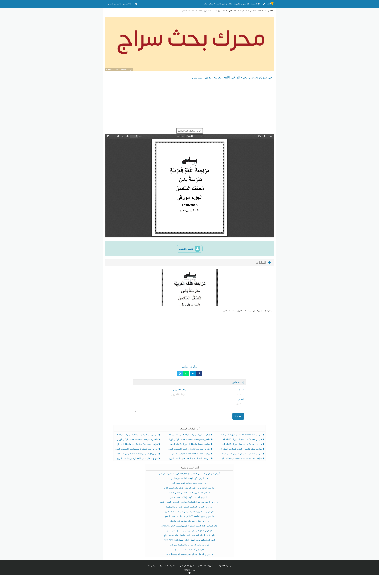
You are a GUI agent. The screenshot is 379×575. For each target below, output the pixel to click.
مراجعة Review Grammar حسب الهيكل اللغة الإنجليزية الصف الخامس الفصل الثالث (137, 444)
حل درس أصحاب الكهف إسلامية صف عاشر (189, 497)
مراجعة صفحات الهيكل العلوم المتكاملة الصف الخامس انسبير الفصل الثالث (189, 444)
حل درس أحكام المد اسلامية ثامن (189, 549)
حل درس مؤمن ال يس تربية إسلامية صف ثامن (189, 545)
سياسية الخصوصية (224, 565)
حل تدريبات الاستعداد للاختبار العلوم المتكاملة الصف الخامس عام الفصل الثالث (137, 435)
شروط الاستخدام (205, 565)
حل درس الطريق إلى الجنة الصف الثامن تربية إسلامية (189, 507)
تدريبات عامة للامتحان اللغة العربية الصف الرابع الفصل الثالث (189, 458)
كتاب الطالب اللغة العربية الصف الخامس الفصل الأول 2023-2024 (189, 526)
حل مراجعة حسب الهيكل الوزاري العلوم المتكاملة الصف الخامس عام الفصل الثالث (241, 454)
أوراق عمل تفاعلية (223, 4)
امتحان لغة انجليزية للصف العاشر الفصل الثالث (189, 492)
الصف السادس (255, 10)
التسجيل (126, 4)
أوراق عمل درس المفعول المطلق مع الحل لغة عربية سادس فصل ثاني (189, 473)
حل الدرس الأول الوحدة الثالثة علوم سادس (189, 478)
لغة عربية (243, 10)
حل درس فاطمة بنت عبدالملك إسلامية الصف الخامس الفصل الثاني (189, 502)
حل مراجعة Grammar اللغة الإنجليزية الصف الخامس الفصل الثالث (241, 435)
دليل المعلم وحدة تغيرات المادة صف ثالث (189, 483)
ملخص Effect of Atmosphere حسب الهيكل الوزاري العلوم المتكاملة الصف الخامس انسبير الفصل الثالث (189, 439)
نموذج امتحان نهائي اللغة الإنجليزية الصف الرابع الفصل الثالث (137, 458)
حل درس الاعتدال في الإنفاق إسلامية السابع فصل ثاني (189, 554)
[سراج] (268, 4)
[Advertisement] (189, 104)
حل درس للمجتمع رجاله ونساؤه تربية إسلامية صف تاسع (189, 511)
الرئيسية (254, 4)
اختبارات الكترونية (241, 4)
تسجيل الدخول (113, 4)
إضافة (238, 416)
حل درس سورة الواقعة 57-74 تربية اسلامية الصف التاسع (189, 516)
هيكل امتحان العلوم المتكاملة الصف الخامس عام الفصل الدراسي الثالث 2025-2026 (189, 435)
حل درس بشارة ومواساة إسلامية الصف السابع (190, 521)
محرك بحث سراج (167, 565)
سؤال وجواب (208, 4)
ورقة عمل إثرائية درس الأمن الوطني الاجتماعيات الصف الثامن (189, 488)
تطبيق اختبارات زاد (187, 565)
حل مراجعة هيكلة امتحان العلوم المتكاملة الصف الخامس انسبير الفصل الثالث (241, 439)
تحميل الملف (186, 248)
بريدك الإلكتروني (180, 390)
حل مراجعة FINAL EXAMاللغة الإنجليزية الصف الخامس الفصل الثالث (189, 449)
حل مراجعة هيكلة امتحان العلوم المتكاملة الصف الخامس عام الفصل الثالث (241, 444)
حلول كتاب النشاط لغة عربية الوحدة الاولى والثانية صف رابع (189, 535)
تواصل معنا (151, 565)
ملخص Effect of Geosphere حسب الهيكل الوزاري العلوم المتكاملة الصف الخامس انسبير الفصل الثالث (137, 439)
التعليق (241, 399)
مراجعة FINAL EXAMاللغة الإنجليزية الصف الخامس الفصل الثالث (189, 454)
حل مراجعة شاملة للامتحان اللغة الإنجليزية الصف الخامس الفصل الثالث (137, 449)
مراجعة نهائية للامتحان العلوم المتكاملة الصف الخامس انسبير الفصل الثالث (241, 449)
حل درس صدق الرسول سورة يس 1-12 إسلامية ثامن (189, 530)
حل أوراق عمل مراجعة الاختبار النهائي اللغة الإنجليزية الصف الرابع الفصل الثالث (137, 454)
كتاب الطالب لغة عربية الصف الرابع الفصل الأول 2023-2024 (189, 540)
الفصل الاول (232, 10)
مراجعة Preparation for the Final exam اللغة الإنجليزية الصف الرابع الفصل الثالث (241, 458)
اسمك (241, 390)
